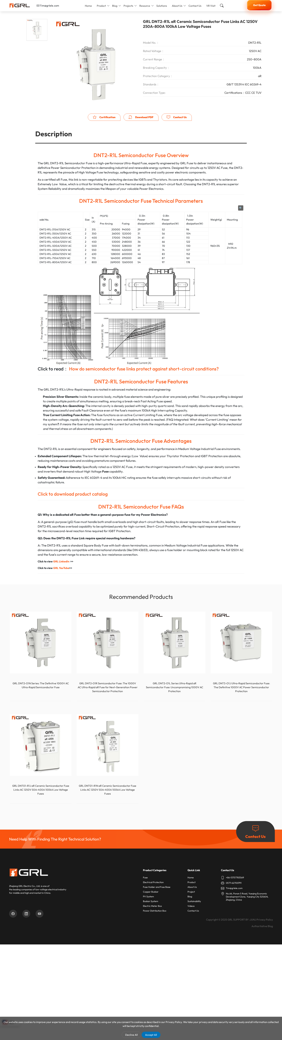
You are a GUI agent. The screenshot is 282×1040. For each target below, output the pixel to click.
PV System (148, 896)
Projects (128, 5)
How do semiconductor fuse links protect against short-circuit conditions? (144, 369)
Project (191, 891)
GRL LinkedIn (61, 561)
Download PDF (144, 117)
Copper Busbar (150, 891)
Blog (114, 5)
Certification (107, 117)
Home (88, 5)
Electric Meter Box (152, 906)
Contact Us (194, 5)
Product (101, 5)
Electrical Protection (153, 882)
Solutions (161, 5)
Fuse (145, 877)
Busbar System (150, 901)
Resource (144, 5)
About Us (177, 5)
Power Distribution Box (154, 910)
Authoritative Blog (262, 926)
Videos (191, 906)
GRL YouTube (61, 568)
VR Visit (210, 5)
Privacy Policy (265, 919)
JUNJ (253, 919)
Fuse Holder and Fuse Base (156, 887)
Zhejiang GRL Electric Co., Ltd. (24, 886)
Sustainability (194, 901)
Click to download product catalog (73, 494)
